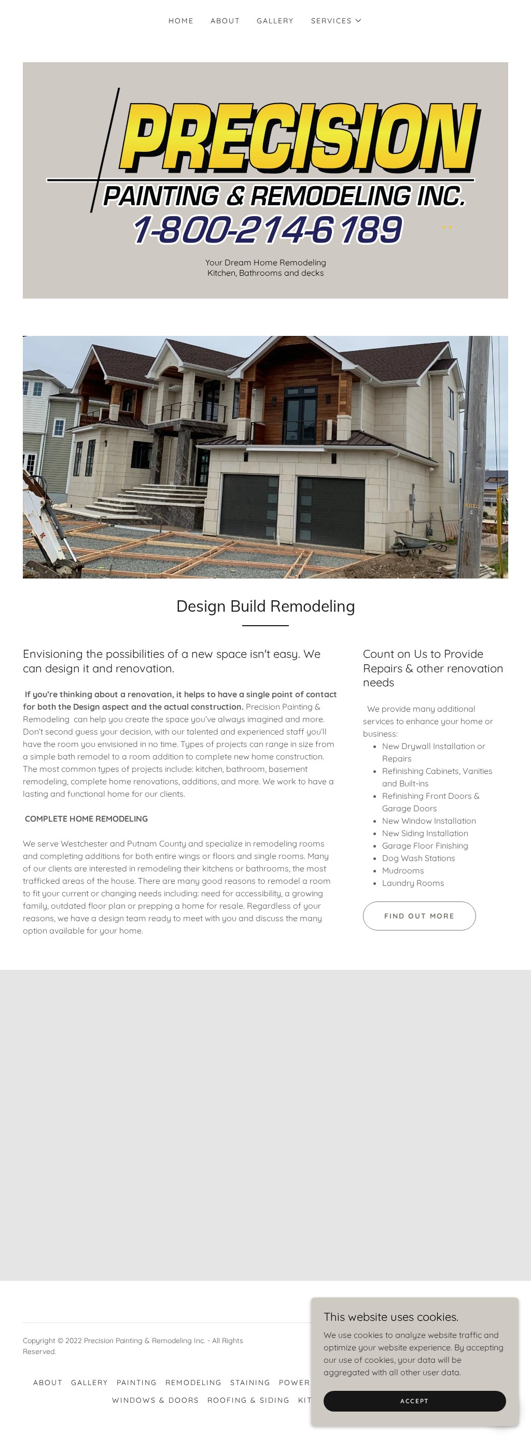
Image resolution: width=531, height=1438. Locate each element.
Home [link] (181, 20)
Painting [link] (137, 1382)
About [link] (225, 20)
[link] (265, 165)
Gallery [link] (275, 20)
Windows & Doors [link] (155, 1400)
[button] (336, 21)
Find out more (419, 916)
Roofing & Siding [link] (248, 1400)
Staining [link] (250, 1382)
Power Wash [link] (309, 1382)
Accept (414, 1401)
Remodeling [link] (193, 1382)
